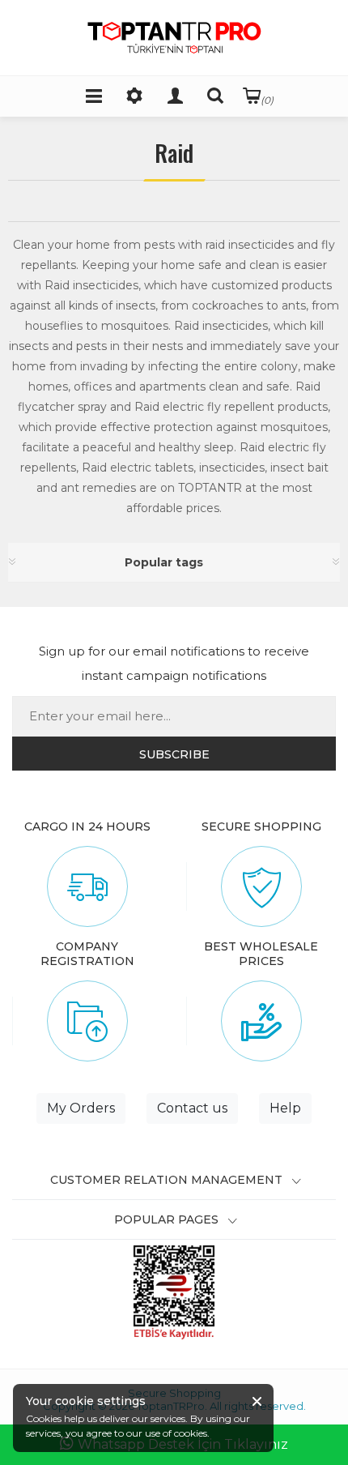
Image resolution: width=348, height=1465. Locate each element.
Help (285, 1108)
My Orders (81, 1108)
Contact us (192, 1108)
